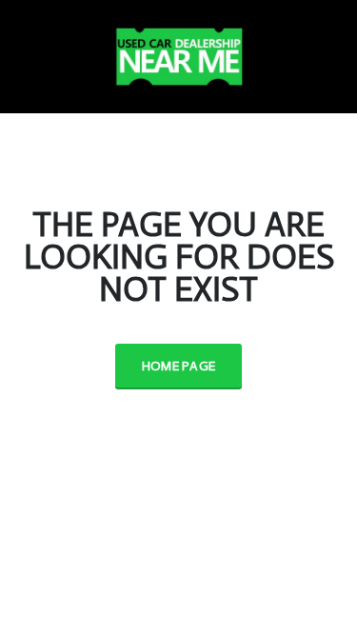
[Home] (179, 53)
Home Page (179, 366)
